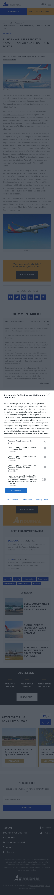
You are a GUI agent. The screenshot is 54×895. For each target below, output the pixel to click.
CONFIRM (16, 490)
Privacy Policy (42, 500)
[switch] (44, 448)
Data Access (27, 500)
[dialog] (27, 447)
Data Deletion (12, 500)
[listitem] (27, 442)
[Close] (48, 395)
